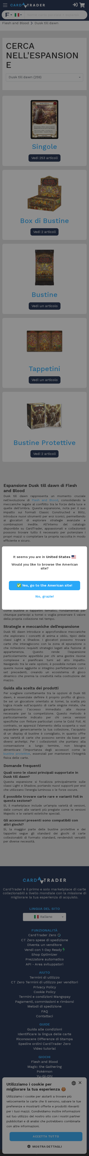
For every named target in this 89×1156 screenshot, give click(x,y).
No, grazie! (44, 596)
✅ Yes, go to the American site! (44, 585)
